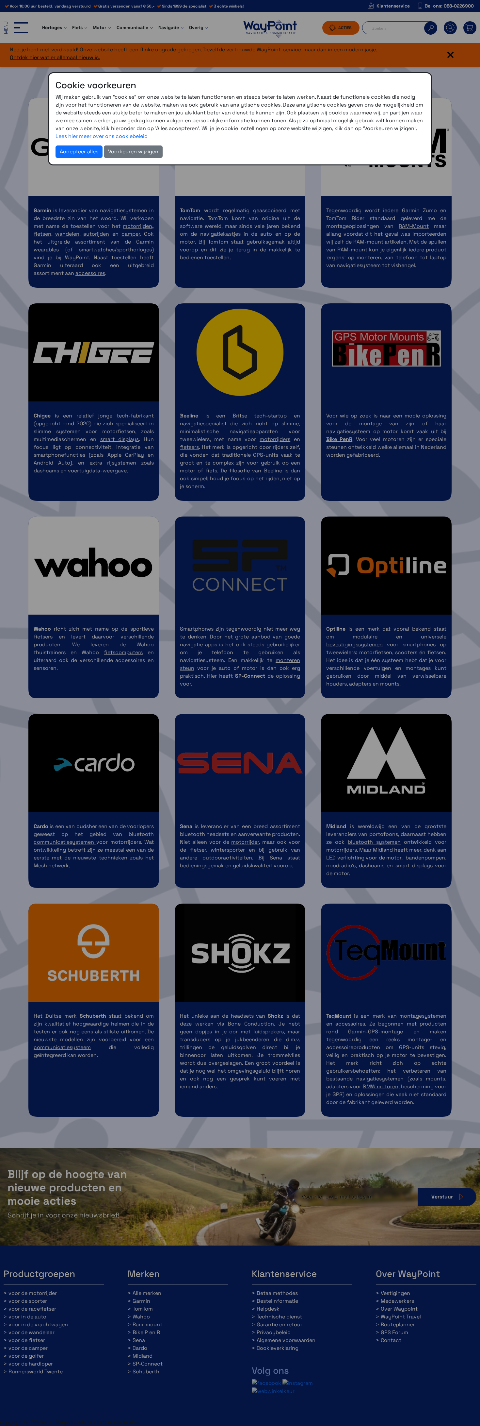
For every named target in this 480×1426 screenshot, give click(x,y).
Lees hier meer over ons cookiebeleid (102, 136)
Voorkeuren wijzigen (133, 151)
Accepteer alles (79, 151)
